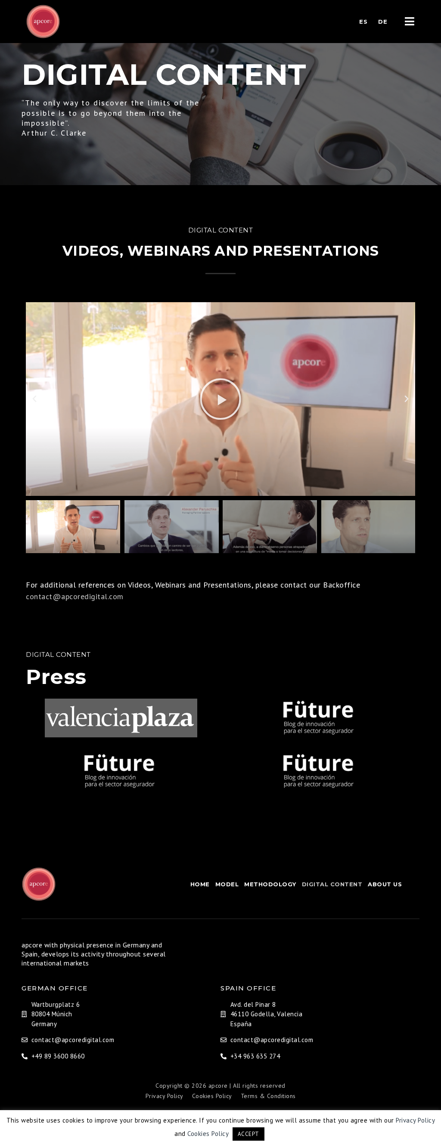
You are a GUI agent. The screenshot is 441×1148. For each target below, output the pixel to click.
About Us (385, 884)
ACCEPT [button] (248, 1134)
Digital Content (332, 884)
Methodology (270, 884)
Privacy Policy (164, 1096)
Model (227, 884)
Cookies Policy (212, 1096)
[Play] (220, 399)
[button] (34, 399)
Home (200, 884)
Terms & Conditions (268, 1096)
